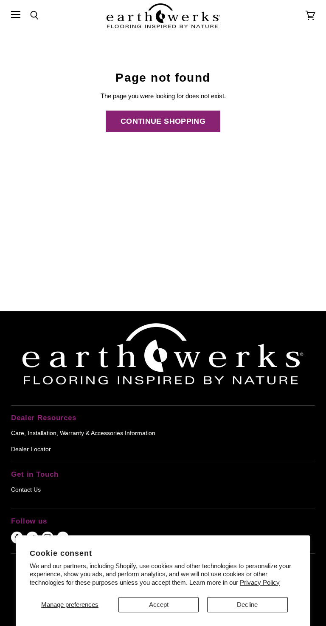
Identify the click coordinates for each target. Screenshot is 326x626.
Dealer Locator (31, 449)
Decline (247, 604)
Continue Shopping (163, 121)
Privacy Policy (260, 582)
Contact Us (26, 489)
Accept (159, 604)
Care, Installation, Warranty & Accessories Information (83, 433)
